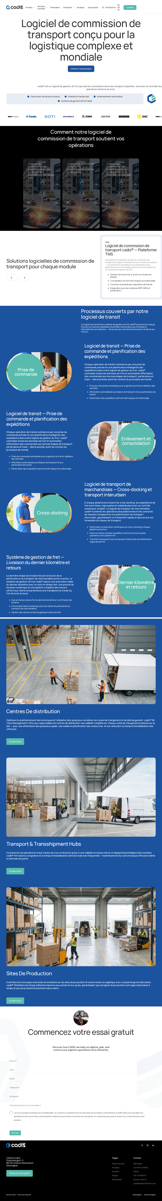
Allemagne (137, 1163)
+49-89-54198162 (140, 1167)
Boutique (80, 7)
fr (118, 10)
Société (115, 1171)
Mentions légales (150, 1195)
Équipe (115, 1175)
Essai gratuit (93, 7)
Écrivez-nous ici (139, 1179)
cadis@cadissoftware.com (144, 1183)
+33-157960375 (139, 1175)
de (119, 7)
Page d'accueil (118, 1163)
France (136, 1171)
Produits (115, 1167)
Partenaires (55, 7)
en (119, 5)
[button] (11, 277)
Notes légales (137, 1195)
